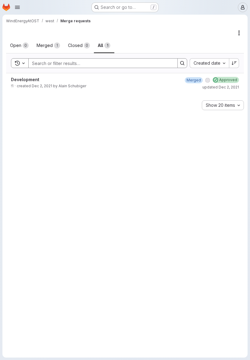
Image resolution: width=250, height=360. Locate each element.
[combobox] (209, 63)
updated (220, 87)
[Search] (182, 63)
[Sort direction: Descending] (234, 63)
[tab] (19, 45)
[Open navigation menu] (17, 7)
